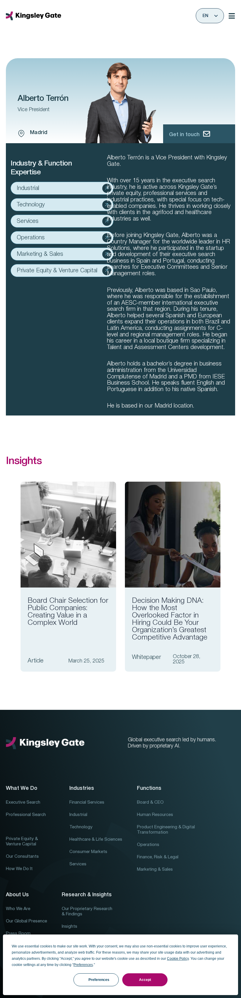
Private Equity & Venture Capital (57, 270)
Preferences (98, 980)
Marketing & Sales (40, 254)
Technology (31, 205)
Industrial (28, 188)
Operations (31, 238)
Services (28, 221)
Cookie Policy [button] (178, 959)
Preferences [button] (83, 965)
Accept (145, 980)
